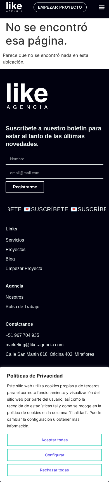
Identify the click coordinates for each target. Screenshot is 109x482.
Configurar (54, 454)
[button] (101, 7)
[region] (54, 424)
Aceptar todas (54, 439)
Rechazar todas (54, 470)
